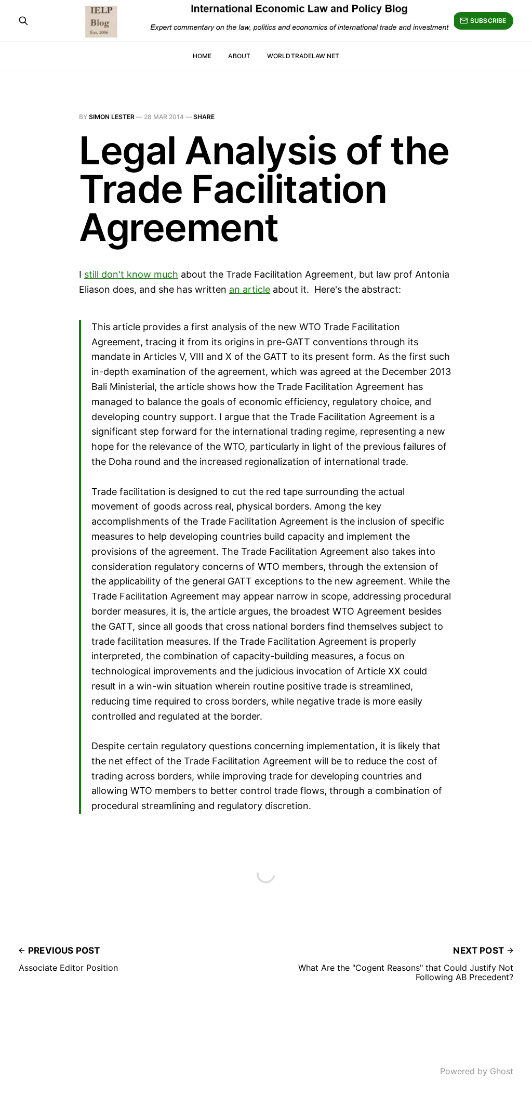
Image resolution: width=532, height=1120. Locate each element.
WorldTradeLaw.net (303, 56)
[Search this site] (23, 21)
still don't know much (131, 274)
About (239, 56)
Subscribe (488, 20)
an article (249, 289)
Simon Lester (112, 117)
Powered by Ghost (476, 1071)
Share (204, 117)
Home (202, 56)
